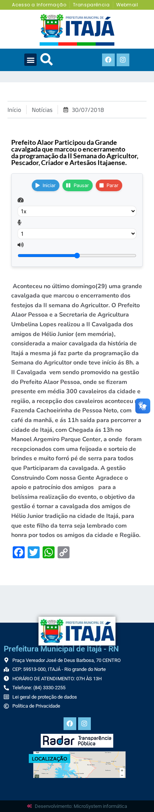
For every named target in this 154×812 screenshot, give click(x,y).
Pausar (81, 185)
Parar (112, 185)
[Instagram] (123, 60)
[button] (30, 60)
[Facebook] (108, 60)
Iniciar (49, 185)
